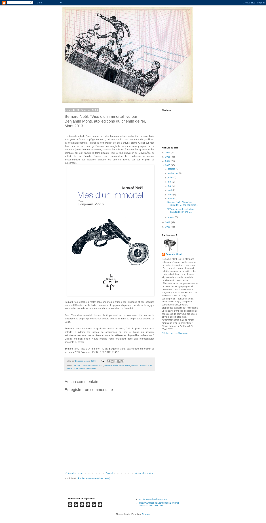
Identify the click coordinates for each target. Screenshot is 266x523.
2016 (168, 152)
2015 (168, 157)
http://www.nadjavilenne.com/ (153, 499)
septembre (173, 173)
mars (170, 194)
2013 (101, 365)
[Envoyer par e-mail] (108, 361)
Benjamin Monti (111, 365)
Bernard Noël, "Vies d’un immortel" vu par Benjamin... (182, 203)
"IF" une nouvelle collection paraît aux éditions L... (180, 210)
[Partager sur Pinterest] (122, 361)
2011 (168, 227)
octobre (172, 169)
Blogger (146, 514)
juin (170, 182)
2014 (168, 161)
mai (170, 186)
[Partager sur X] (115, 361)
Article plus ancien (144, 473)
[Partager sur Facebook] (119, 361)
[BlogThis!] (112, 361)
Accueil (109, 473)
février (171, 198)
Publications (91, 368)
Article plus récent (74, 473)
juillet (171, 177)
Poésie (82, 368)
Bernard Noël (124, 365)
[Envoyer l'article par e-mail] (102, 361)
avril (170, 190)
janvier (171, 217)
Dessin (134, 365)
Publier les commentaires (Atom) (94, 478)
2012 (168, 222)
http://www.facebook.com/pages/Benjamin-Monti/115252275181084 (159, 504)
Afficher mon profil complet (175, 333)
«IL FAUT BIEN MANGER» (86, 365)
